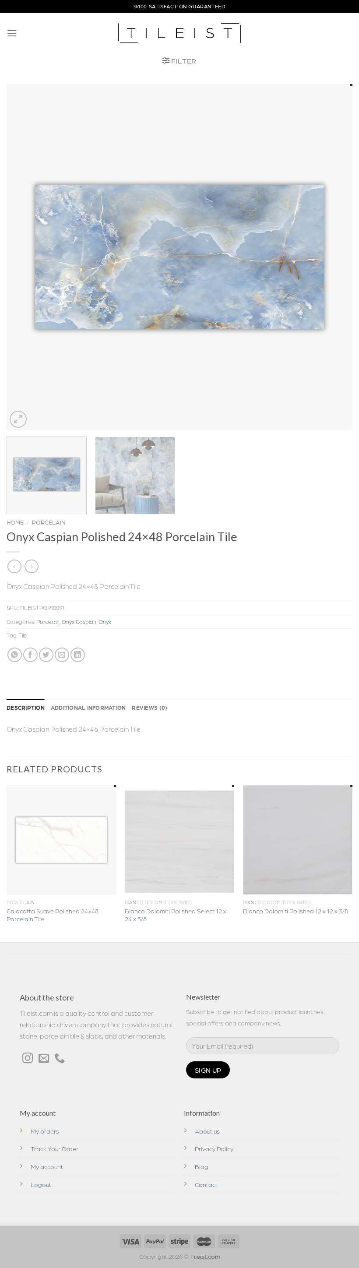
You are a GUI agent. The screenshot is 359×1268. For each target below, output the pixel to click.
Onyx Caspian (79, 621)
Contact (206, 1184)
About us (207, 1131)
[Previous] (24, 257)
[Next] (334, 257)
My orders (45, 1131)
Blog (201, 1166)
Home (15, 521)
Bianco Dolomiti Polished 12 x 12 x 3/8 (295, 911)
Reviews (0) (149, 707)
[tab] (26, 707)
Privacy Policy (214, 1148)
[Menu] (12, 33)
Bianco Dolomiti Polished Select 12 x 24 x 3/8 (175, 915)
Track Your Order (54, 1148)
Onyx (105, 621)
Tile (22, 635)
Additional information (88, 707)
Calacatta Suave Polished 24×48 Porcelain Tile (53, 915)
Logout (41, 1184)
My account (47, 1166)
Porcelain (49, 521)
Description (26, 707)
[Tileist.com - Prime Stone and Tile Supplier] (179, 33)
